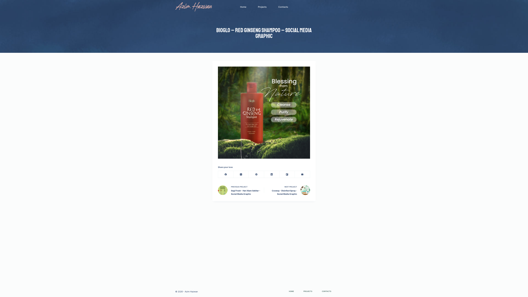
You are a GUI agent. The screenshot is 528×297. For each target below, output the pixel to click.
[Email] (302, 174)
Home (243, 7)
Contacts (283, 7)
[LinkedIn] (272, 174)
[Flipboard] (287, 174)
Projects (262, 7)
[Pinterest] (256, 174)
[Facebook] (225, 174)
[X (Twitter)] (241, 174)
